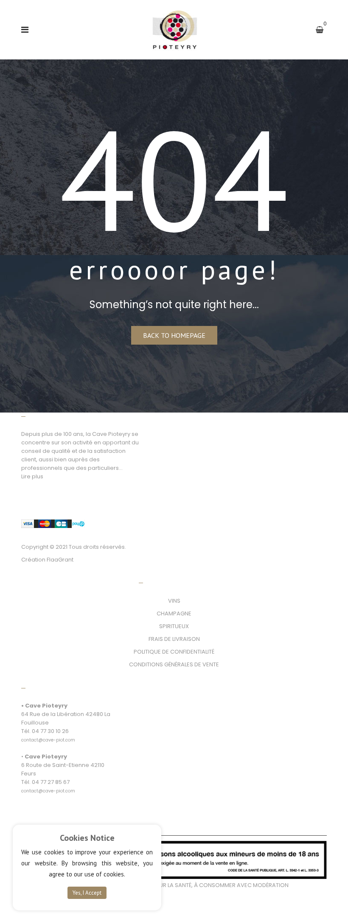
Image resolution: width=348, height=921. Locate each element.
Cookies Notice (87, 837)
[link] (48, 735)
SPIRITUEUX (174, 626)
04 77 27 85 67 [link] (51, 782)
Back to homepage (174, 335)
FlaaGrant (60, 560)
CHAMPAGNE (174, 613)
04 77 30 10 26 (50, 731)
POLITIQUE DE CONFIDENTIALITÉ (174, 652)
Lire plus (32, 476)
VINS (174, 601)
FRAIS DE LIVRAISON (174, 639)
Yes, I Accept (87, 892)
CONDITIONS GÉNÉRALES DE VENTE (174, 664)
